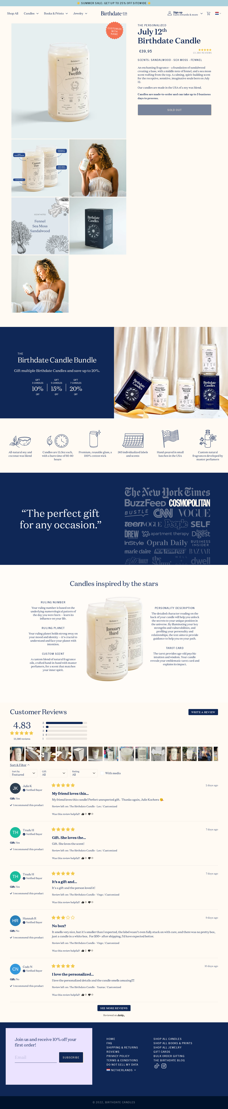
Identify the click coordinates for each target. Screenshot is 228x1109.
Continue (79, 586)
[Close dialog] (177, 513)
